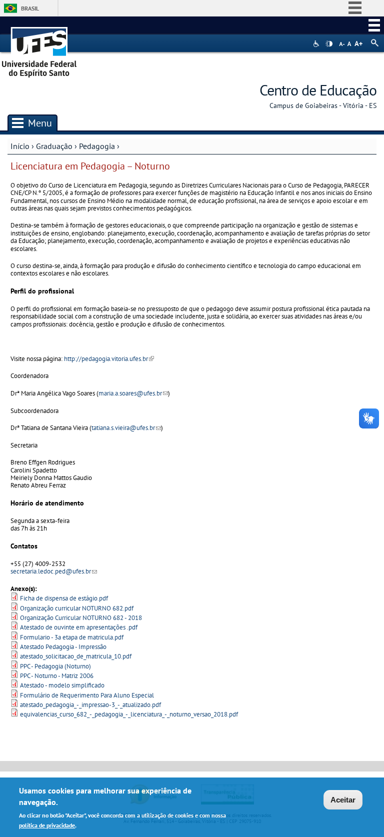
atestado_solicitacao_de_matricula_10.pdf (76, 656)
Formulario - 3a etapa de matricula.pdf (72, 637)
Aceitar (343, 800)
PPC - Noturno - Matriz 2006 (57, 676)
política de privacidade (47, 825)
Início (20, 146)
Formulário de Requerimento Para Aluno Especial (87, 695)
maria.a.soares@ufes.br (133, 393)
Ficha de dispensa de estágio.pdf (64, 598)
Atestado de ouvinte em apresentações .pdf (79, 627)
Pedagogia (97, 146)
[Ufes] (39, 49)
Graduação (54, 146)
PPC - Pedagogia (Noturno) (55, 666)
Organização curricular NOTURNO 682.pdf (77, 608)
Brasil (30, 8)
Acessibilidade (317, 43)
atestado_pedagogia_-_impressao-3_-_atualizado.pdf (90, 704)
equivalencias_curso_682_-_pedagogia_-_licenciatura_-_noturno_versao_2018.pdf (129, 714)
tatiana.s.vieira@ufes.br (126, 428)
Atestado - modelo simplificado (62, 685)
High (329, 44)
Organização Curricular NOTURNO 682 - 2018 (81, 618)
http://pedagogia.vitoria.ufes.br (109, 358)
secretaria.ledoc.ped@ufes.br (53, 571)
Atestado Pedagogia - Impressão (63, 646)
